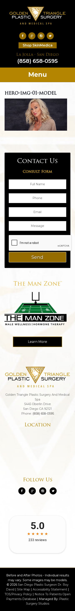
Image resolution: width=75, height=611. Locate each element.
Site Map (23, 589)
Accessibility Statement (50, 589)
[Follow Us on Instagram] (43, 491)
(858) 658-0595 (37, 58)
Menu (37, 74)
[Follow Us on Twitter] (51, 36)
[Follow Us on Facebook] (23, 36)
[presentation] (40, 243)
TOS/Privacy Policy (18, 594)
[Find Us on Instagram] (42, 36)
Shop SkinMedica (37, 45)
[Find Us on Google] (33, 36)
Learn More (37, 342)
